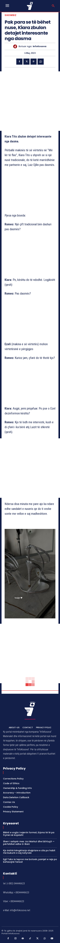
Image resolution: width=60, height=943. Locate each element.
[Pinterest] (33, 62)
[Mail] (23, 938)
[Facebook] (19, 62)
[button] (53, 6)
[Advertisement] (30, 101)
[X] (26, 62)
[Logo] (30, 6)
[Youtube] (52, 938)
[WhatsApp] (41, 62)
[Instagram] (15, 938)
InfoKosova (39, 46)
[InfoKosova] (16, 46)
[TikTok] (30, 938)
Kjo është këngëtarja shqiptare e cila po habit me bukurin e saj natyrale (29, 852)
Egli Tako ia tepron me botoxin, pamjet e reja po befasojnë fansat (30, 860)
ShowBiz (10, 15)
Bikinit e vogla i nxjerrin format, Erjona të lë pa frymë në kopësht (28, 834)
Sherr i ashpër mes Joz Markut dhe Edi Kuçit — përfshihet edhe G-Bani (28, 843)
